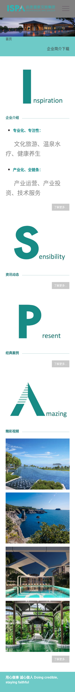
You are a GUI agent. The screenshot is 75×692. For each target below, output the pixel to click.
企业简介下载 (58, 49)
